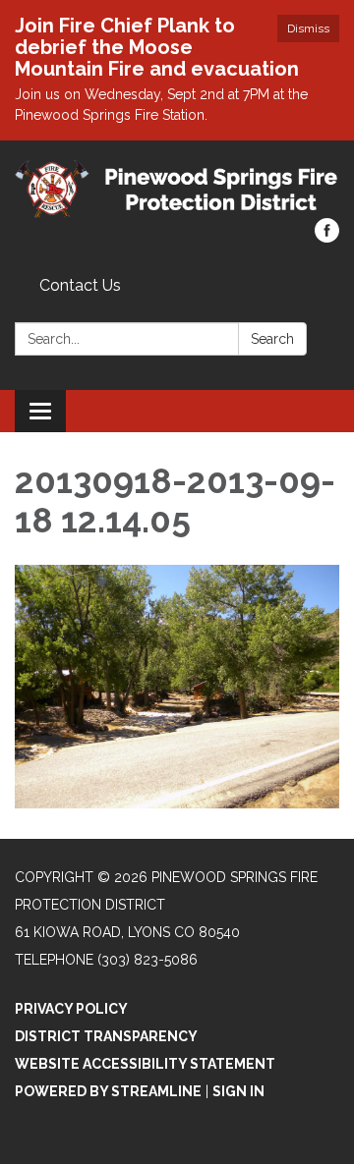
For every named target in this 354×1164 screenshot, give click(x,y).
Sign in (238, 1091)
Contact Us (80, 285)
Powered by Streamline (108, 1091)
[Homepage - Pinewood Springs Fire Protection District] (177, 189)
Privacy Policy (71, 1009)
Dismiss (308, 28)
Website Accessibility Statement (145, 1064)
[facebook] (327, 237)
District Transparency (106, 1036)
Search (272, 339)
